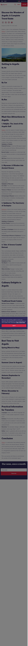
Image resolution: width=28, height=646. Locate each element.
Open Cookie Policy (20, 322)
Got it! (14, 325)
